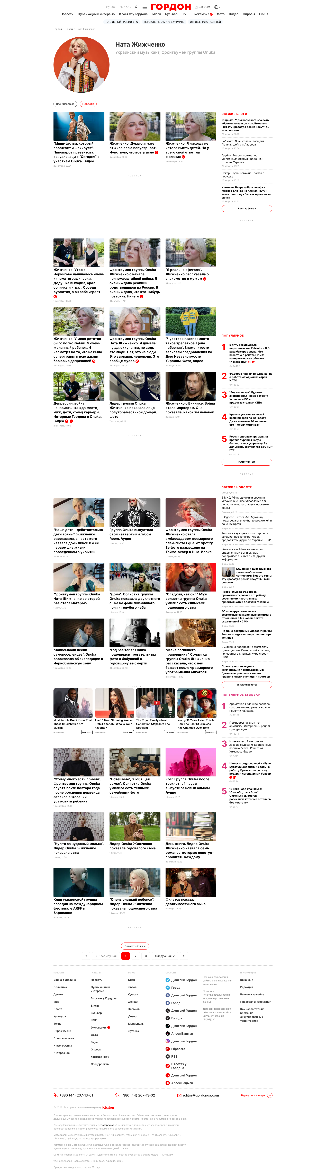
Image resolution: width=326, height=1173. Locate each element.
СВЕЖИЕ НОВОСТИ (237, 487)
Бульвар (171, 14)
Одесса (133, 994)
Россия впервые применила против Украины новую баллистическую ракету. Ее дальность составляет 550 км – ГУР (251, 443)
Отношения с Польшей (205, 21)
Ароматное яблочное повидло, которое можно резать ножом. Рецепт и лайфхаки (250, 707)
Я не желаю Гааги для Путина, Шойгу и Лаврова (243, 142)
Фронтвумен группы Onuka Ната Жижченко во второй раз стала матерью (76, 598)
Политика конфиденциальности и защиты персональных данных (216, 996)
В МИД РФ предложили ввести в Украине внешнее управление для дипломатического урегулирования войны (245, 502)
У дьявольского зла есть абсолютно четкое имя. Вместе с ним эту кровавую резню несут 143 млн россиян (245, 125)
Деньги (58, 994)
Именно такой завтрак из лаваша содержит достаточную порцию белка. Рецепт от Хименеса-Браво (250, 746)
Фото (221, 14)
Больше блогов (247, 208)
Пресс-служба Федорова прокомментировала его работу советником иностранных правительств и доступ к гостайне (246, 597)
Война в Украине (64, 979)
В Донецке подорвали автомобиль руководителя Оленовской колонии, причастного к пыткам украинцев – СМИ (246, 652)
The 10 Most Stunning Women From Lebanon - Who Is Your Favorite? (114, 724)
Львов (132, 987)
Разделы (96, 972)
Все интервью (65, 104)
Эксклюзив (201, 14)
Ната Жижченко (86, 29)
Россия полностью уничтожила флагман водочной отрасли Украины (242, 159)
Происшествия (63, 1038)
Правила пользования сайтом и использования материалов (217, 980)
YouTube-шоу (100, 1056)
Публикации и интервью (96, 14)
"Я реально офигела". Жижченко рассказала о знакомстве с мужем (187, 274)
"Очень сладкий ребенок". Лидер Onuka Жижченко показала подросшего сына (134, 903)
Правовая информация (255, 1001)
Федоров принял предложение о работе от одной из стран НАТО (251, 377)
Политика (60, 987)
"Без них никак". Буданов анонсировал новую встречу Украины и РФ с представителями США (248, 397)
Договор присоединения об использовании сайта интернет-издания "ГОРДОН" (217, 1014)
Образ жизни (62, 1031)
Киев (131, 979)
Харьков (134, 1009)
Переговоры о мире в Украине (164, 21)
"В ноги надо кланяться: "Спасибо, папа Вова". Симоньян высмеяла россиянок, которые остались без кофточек (250, 795)
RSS (174, 1056)
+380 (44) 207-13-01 (76, 1095)
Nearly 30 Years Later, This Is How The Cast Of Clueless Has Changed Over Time (195, 724)
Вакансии (246, 979)
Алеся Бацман (182, 1033)
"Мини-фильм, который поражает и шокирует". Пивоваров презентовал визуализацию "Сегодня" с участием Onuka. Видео (76, 152)
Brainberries (58, 732)
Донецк (133, 1001)
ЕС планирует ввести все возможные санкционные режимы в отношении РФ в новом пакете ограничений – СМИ (246, 616)
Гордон (57, 29)
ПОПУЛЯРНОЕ (233, 335)
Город (131, 972)
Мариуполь (136, 1023)
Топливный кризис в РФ (121, 21)
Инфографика (62, 1045)
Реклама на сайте (252, 994)
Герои (69, 29)
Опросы (249, 14)
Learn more (87, 732)
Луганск (133, 1031)
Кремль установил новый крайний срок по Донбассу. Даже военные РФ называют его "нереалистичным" (249, 419)
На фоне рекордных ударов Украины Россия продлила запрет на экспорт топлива (247, 634)
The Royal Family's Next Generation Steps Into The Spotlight (153, 724)
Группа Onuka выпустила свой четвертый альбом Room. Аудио (131, 534)
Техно (57, 1023)
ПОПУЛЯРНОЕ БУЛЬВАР (241, 694)
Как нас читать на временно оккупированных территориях (252, 1014)
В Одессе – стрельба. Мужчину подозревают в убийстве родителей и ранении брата (247, 520)
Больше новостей (247, 684)
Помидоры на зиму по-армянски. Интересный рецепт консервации (249, 726)
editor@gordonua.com (201, 1095)
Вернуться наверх (253, 1095)
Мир (56, 1001)
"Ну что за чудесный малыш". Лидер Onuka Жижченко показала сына (78, 848)
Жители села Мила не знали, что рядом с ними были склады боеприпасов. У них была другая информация (244, 554)
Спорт (57, 1009)
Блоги (156, 14)
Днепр (132, 1016)
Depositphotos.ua (107, 1125)
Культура (59, 1016)
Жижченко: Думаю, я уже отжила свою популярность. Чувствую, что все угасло (134, 147)
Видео (234, 14)
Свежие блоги (234, 114)
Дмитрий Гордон (184, 980)
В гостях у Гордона (133, 14)
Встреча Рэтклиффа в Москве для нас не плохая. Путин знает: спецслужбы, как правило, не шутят (246, 192)
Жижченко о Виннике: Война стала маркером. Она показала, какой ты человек (190, 407)
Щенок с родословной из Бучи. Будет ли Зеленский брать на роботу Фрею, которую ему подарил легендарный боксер (250, 768)
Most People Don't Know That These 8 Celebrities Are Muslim (72, 724)
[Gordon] (171, 7)
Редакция (246, 987)
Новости (67, 14)
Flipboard (178, 1049)
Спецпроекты (100, 1064)
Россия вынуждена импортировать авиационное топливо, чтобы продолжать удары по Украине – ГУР (247, 537)
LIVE (185, 14)
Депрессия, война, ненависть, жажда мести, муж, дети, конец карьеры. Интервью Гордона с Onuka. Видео (77, 412)
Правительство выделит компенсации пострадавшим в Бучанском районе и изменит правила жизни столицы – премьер (246, 671)
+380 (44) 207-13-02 (138, 1095)
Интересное (61, 1053)
